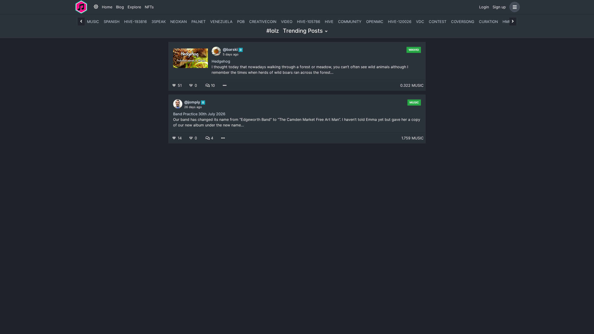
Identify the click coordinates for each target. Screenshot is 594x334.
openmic (374, 21)
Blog (120, 7)
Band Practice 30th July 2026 (199, 114)
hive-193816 (135, 21)
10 (212, 85)
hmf (507, 21)
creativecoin (262, 21)
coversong (462, 21)
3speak (159, 21)
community (350, 21)
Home (107, 7)
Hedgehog (221, 61)
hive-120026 (399, 21)
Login (484, 7)
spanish (111, 21)
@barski (231, 49)
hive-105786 (308, 21)
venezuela (221, 21)
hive (329, 21)
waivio (414, 49)
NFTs (149, 7)
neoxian (178, 21)
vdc (420, 21)
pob (241, 21)
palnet (198, 21)
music (93, 21)
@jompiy (192, 102)
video (286, 21)
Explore (134, 7)
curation (488, 21)
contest (437, 21)
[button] (514, 7)
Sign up (499, 7)
